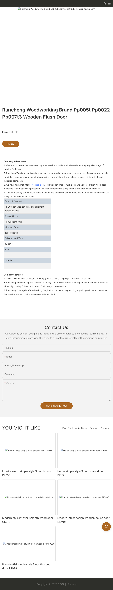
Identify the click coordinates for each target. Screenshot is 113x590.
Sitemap (72, 584)
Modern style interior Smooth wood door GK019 (27, 519)
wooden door (38, 185)
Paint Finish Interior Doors (74, 428)
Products (105, 428)
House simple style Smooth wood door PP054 (81, 473)
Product (94, 428)
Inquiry (11, 144)
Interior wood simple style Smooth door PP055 (27, 473)
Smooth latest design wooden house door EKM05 (83, 519)
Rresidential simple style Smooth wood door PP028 (26, 566)
